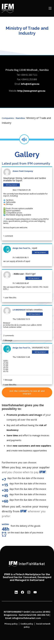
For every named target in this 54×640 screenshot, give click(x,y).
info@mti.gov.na (30, 84)
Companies (8, 118)
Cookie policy (27, 624)
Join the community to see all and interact (27, 392)
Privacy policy (11, 624)
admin (45, 618)
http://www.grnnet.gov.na (31, 91)
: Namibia (20, 118)
